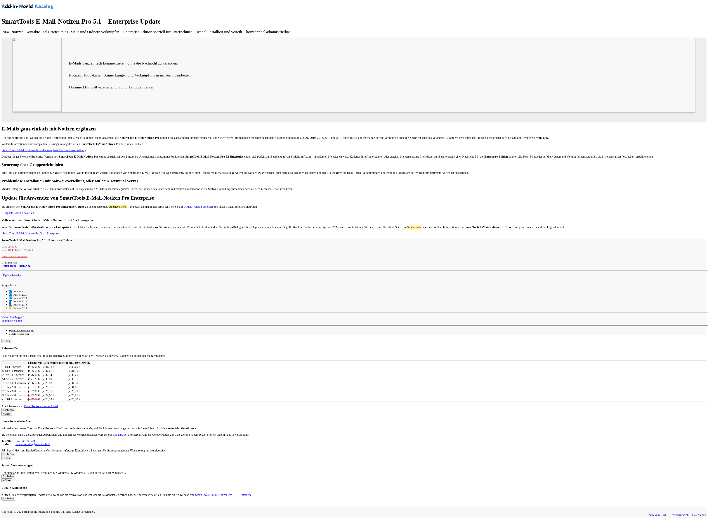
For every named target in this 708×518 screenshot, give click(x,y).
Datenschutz (699, 515)
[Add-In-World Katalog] (27, 2)
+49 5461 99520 (25, 440)
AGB (666, 515)
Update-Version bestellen (198, 206)
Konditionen (19, 333)
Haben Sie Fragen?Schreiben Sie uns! (12, 319)
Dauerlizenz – (16, 265)
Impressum (654, 515)
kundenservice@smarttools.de (32, 444)
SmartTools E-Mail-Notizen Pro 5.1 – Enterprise (30, 233)
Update (12, 275)
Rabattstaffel (14, 256)
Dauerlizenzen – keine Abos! (41, 406)
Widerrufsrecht (680, 515)
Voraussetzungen (21, 330)
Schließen (8, 410)
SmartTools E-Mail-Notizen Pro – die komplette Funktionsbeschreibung (44, 150)
